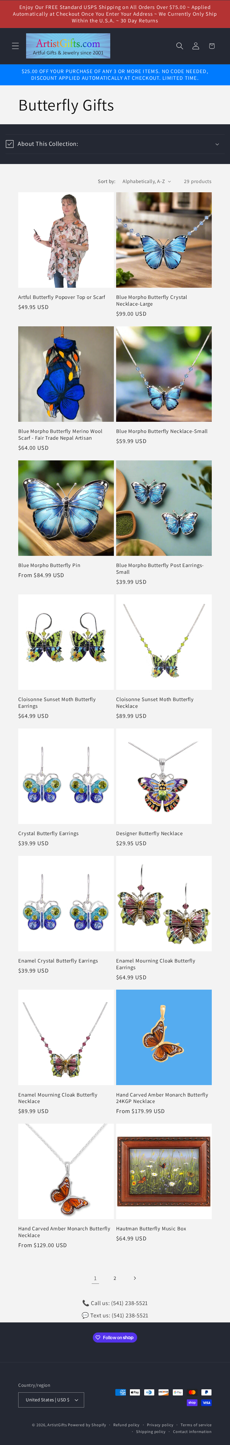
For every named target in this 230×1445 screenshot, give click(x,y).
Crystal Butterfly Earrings (48, 833)
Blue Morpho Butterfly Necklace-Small (162, 431)
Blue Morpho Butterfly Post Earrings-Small (160, 568)
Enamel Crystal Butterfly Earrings (58, 960)
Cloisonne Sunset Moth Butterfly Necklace (155, 702)
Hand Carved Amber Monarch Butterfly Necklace (64, 1231)
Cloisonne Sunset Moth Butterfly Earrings (57, 702)
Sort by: (106, 181)
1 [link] (95, 1278)
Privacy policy (160, 1424)
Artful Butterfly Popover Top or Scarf (61, 297)
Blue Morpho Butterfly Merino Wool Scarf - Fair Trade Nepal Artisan (60, 434)
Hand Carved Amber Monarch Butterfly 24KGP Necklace (162, 1098)
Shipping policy (151, 1431)
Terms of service (196, 1424)
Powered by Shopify (87, 1424)
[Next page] (135, 1278)
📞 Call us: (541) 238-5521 (115, 1303)
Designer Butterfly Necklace (149, 833)
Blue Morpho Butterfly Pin (49, 565)
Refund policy (126, 1424)
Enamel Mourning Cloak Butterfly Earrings (156, 964)
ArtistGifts (57, 1424)
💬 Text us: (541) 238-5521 (115, 1315)
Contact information (192, 1431)
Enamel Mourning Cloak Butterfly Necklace (58, 1098)
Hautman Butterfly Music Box (151, 1228)
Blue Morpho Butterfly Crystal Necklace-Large (151, 300)
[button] (15, 46)
